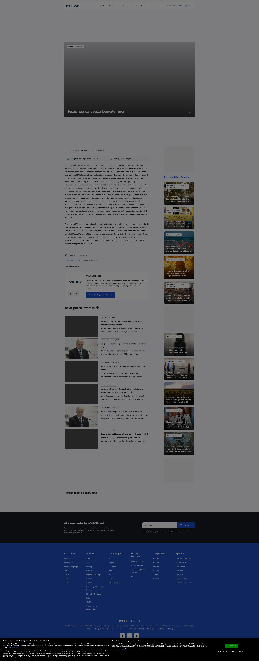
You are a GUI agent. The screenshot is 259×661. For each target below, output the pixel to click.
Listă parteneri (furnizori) (118, 650)
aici (92, 653)
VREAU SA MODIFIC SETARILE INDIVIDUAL (231, 651)
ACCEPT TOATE (231, 646)
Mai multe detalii (13, 647)
